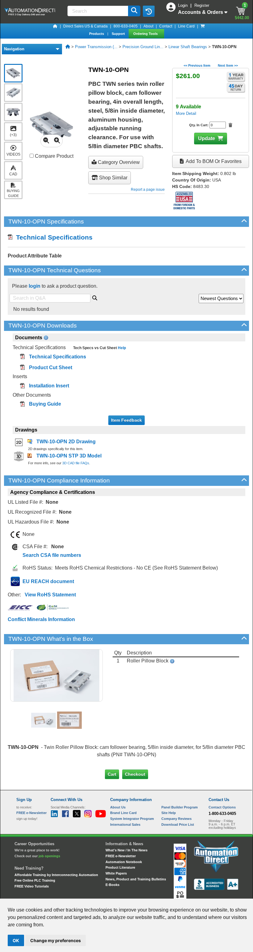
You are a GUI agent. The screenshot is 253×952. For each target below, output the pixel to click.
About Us (118, 807)
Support (119, 33)
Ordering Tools (146, 33)
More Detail (186, 113)
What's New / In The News (126, 850)
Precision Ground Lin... (143, 46)
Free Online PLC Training (35, 880)
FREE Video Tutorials (32, 886)
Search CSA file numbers (52, 555)
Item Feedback (126, 420)
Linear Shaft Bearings (187, 46)
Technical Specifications (52, 237)
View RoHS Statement (50, 594)
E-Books (112, 885)
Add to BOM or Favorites (213, 161)
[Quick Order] (203, 26)
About (148, 26)
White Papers (116, 873)
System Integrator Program (132, 818)
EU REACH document (48, 581)
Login (183, 5)
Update (206, 138)
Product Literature (120, 867)
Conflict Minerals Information (41, 619)
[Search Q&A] (94, 297)
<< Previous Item (197, 65)
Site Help (168, 813)
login (34, 286)
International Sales (125, 824)
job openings (49, 856)
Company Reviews (176, 818)
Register (201, 5)
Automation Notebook (124, 862)
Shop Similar (112, 177)
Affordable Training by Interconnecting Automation (56, 875)
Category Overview (118, 162)
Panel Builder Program (179, 807)
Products (97, 33)
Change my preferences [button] (55, 940)
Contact (165, 26)
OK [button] (16, 940)
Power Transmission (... (96, 46)
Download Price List (177, 824)
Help (121, 348)
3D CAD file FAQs (75, 463)
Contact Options (222, 807)
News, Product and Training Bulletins (136, 879)
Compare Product (53, 156)
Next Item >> (228, 65)
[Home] (55, 26)
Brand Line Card (123, 813)
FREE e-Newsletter (121, 856)
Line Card (186, 26)
